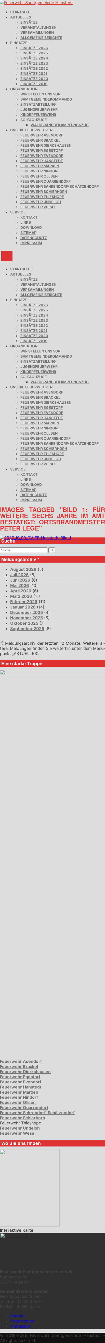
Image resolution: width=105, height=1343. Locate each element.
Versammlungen (37, 32)
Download (31, 227)
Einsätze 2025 (34, 53)
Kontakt (28, 217)
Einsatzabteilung (38, 104)
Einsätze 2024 (34, 58)
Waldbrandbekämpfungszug (60, 125)
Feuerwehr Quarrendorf (45, 181)
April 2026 (20, 590)
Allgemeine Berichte (41, 37)
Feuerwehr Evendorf (41, 155)
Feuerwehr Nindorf (39, 171)
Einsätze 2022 (34, 68)
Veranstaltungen (38, 27)
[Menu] (6, 256)
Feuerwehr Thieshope (42, 196)
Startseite (21, 12)
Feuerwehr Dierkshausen (45, 145)
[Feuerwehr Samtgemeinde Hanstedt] (36, 2)
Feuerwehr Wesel (38, 207)
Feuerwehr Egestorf (41, 150)
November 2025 (26, 617)
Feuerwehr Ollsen (39, 176)
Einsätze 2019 (33, 84)
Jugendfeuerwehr (39, 109)
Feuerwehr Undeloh (40, 202)
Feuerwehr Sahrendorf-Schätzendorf (59, 186)
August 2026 (23, 569)
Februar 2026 (23, 601)
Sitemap (28, 232)
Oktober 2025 (24, 623)
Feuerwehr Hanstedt (41, 161)
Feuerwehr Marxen (39, 166)
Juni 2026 (20, 580)
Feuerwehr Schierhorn (43, 191)
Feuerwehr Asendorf (41, 135)
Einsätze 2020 (34, 78)
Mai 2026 (19, 585)
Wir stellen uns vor (40, 94)
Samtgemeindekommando (46, 99)
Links (25, 222)
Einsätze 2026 (34, 48)
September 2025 (27, 628)
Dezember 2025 (26, 612)
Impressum (31, 243)
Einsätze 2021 (33, 73)
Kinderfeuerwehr (38, 114)
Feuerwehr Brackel (40, 140)
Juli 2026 (19, 574)
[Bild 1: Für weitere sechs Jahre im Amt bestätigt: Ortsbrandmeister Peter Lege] (35, 537)
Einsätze (29, 22)
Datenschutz (33, 238)
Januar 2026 (23, 607)
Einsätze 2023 (34, 63)
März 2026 (21, 596)
